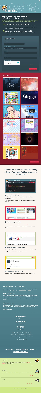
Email (5, 55)
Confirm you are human (8, 60)
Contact (31, 390)
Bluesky (26, 388)
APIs (16, 306)
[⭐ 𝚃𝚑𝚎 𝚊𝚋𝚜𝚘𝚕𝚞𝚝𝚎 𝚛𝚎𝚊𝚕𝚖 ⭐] (29, 97)
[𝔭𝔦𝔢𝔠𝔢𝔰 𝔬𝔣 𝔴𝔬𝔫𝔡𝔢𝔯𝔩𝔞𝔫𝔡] (11, 125)
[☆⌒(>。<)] (11, 97)
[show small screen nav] (39, 1)
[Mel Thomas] (29, 111)
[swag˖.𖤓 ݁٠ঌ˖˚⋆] (29, 84)
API (21, 390)
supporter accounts (22, 290)
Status (24, 390)
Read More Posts (30, 383)
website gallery (26, 224)
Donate (32, 365)
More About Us (30, 375)
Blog (18, 390)
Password (5, 51)
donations (29, 290)
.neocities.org (27, 43)
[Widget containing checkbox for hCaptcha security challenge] (19, 63)
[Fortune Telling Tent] (11, 139)
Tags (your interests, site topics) (9, 46)
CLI (15, 390)
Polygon (25, 339)
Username (6, 41)
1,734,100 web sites (16, 20)
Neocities (14, 388)
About (9, 390)
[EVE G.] (11, 152)
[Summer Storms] (29, 152)
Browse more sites (34, 161)
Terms (28, 390)
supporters (28, 362)
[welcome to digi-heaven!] (11, 111)
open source (19, 388)
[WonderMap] (29, 125)
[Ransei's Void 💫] (29, 139)
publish (6, 311)
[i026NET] (11, 84)
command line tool (17, 27)
